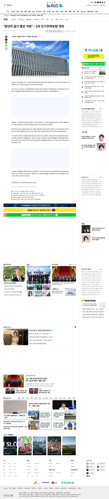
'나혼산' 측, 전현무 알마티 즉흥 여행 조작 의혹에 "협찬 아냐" (45, 425)
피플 (83, 224)
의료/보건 (36, 19)
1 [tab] (69, 264)
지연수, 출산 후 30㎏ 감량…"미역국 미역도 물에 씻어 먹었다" (41, 340)
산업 (33, 11)
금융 (29, 11)
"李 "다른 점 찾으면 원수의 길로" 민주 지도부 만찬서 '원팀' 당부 (36, 379)
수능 (66, 19)
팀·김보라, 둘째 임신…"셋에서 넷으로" (14, 416)
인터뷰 (28, 469)
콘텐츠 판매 (27, 488)
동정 (37, 476)
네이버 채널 (92, 463)
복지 (42, 19)
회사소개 (5, 488)
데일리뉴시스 (36, 473)
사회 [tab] (100, 67)
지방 (53, 11)
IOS (71, 476)
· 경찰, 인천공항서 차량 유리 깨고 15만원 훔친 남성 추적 (94, 314)
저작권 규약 (33, 488)
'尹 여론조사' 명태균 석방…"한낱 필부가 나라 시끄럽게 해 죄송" (58, 425)
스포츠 (61, 11)
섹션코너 (28, 473)
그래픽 (50, 466)
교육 (47, 19)
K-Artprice (89, 5)
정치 (18, 11)
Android (72, 472)
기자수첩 (84, 132)
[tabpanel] (64, 276)
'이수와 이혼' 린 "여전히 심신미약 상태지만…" (40, 330)
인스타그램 (102, 470)
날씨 (61, 19)
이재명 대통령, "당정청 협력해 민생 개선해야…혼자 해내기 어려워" (63, 283)
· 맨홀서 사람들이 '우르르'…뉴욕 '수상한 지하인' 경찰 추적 (94, 309)
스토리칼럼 (36, 463)
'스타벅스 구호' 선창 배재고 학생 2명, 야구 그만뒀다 (58, 415)
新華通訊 (73, 466)
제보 (96, 11)
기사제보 (46, 488)
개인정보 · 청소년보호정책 (60, 488)
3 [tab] (73, 264)
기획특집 (36, 469)
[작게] (72, 31)
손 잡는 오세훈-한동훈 (9, 289)
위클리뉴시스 (103, 5)
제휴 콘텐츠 (90, 11)
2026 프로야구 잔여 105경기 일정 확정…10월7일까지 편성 (15, 427)
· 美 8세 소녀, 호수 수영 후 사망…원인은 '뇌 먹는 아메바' (94, 317)
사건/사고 (21, 19)
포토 (78, 11)
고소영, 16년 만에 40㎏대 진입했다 (37, 343)
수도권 (48, 11)
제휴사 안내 (20, 488)
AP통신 (72, 463)
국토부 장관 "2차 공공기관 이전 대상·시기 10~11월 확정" (14, 422)
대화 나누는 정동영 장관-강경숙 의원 (12, 295)
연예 (66, 11)
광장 (74, 11)
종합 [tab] (104, 67)
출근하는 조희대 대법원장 (10, 283)
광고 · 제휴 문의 (12, 488)
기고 (35, 466)
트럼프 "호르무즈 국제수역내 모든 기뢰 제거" (45, 392)
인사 (28, 476)
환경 (57, 19)
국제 (21, 11)
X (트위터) (91, 470)
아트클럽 (28, 466)
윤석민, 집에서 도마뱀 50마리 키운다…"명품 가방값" (39, 405)
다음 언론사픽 (102, 463)
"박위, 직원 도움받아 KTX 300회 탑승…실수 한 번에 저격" (41, 337)
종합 (19, 398)
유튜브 (91, 466)
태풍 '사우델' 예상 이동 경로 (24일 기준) (57, 292)
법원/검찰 (28, 19)
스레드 (91, 473)
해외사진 (58, 463)
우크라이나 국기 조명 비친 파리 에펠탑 (13, 292)
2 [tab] (71, 264)
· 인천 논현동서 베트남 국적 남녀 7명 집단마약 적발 (94, 312)
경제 (25, 11)
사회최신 (13, 19)
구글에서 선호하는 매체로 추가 (55, 31)
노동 (52, 19)
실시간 (13, 11)
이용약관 (51, 488)
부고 (32, 476)
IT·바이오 (38, 11)
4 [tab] (75, 264)
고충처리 (40, 488)
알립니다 (79, 488)
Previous (4, 391)
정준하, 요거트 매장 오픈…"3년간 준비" (39, 334)
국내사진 (50, 463)
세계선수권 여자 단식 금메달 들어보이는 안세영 (14, 286)
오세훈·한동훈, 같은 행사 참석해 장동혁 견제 (21, 392)
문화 (57, 11)
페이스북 (102, 466)
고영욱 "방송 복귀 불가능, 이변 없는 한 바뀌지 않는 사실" (45, 415)
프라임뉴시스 (96, 5)
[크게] (75, 31)
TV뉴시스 (83, 11)
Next (53, 391)
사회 (44, 11)
